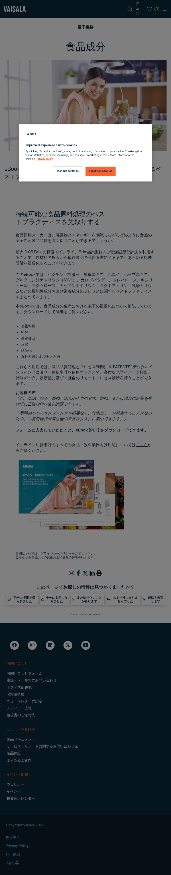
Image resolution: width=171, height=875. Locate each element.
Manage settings (68, 171)
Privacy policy (45, 159)
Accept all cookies (100, 171)
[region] (85, 153)
